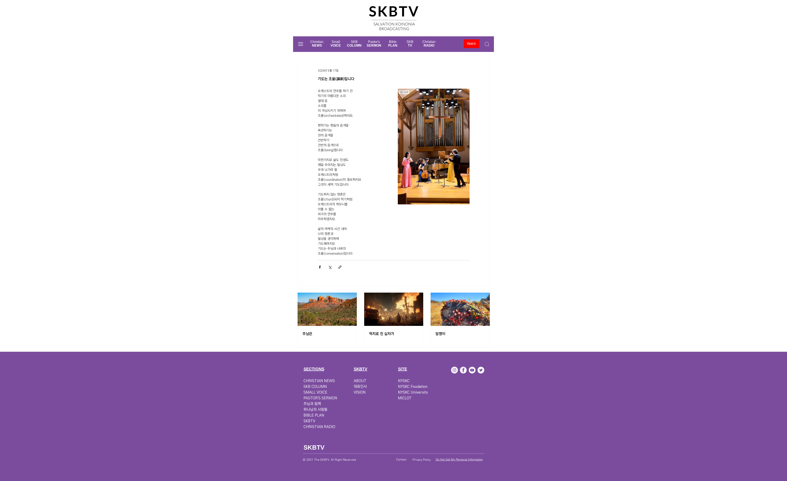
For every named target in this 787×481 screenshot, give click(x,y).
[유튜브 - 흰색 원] (472, 370)
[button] (300, 44)
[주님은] (327, 309)
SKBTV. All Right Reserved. (338, 460)
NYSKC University (413, 392)
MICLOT (405, 398)
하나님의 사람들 (316, 409)
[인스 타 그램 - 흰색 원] (454, 370)
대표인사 (360, 386)
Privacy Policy (422, 460)
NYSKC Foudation (413, 386)
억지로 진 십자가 (381, 334)
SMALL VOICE (315, 392)
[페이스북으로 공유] (320, 267)
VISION (360, 392)
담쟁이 (440, 334)
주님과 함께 (312, 404)
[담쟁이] (460, 309)
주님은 (307, 334)
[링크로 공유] (340, 267)
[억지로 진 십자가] (393, 309)
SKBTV (309, 421)
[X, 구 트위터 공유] (330, 267)
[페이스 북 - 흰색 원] (463, 370)
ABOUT (360, 381)
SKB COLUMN (315, 386)
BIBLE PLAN (314, 415)
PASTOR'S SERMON (320, 398)
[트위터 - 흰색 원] (481, 370)
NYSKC (404, 381)
